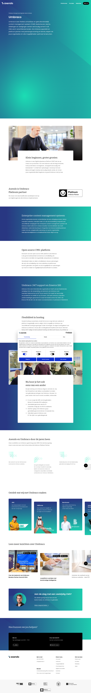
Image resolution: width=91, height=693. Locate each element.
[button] (86, 465)
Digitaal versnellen (60, 668)
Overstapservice (60, 666)
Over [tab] (64, 336)
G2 (28, 389)
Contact (58, 673)
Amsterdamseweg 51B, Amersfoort (45, 671)
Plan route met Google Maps (44, 673)
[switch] (38, 354)
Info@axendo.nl (40, 661)
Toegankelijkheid (60, 664)
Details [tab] (45, 336)
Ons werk (58, 659)
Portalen (71, 3)
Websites (78, 3)
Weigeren (28, 359)
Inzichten (58, 671)
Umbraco (58, 661)
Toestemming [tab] (27, 336)
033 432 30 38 (40, 659)
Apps (76, 666)
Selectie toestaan (45, 359)
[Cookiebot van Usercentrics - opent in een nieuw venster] (66, 333)
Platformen (64, 3)
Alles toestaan (63, 359)
